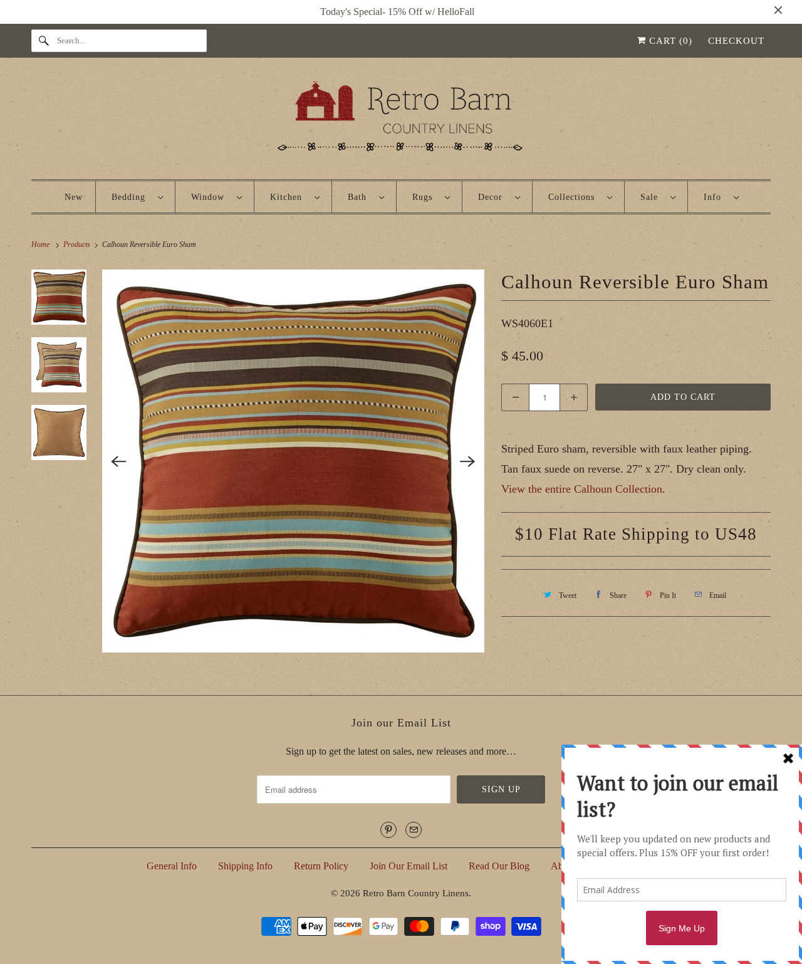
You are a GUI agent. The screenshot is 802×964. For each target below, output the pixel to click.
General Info (172, 866)
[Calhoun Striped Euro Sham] (293, 461)
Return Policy (321, 866)
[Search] (43, 40)
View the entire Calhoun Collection (581, 489)
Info (715, 197)
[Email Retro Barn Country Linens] (413, 830)
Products (77, 244)
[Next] (467, 461)
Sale (652, 197)
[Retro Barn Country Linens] (401, 121)
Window (211, 197)
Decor (493, 197)
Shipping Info (245, 866)
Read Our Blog (499, 866)
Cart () (669, 41)
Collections (574, 197)
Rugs (425, 197)
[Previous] (119, 461)
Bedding (132, 197)
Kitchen (289, 197)
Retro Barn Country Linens (416, 893)
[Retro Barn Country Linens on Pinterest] (388, 830)
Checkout (736, 41)
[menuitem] (137, 196)
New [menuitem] (74, 197)
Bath (360, 197)
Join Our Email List (408, 866)
